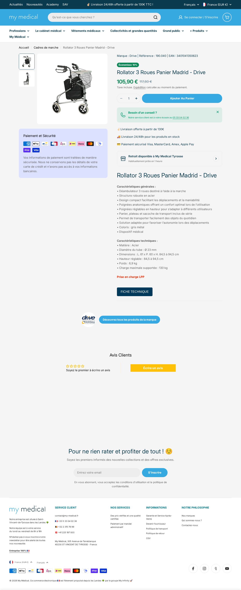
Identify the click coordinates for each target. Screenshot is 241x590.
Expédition (139, 87)
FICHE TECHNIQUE (135, 291)
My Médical (23, 580)
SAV (65, 4)
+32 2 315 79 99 (66, 526)
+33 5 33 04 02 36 (67, 521)
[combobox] (104, 17)
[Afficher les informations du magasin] (216, 159)
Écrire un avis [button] (153, 368)
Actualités (16, 4)
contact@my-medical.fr (66, 515)
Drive (133, 56)
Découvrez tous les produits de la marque (129, 319)
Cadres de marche (46, 47)
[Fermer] (217, 112)
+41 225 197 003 (66, 532)
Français (189, 4)
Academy (52, 4)
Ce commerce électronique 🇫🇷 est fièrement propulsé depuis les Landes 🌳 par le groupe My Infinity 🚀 (81, 580)
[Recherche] (155, 17)
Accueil (24, 47)
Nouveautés (35, 4)
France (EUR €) (217, 4)
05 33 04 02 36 (181, 117)
